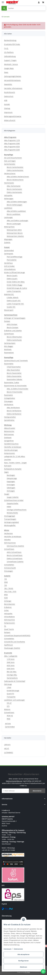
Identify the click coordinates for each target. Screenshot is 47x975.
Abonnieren (37, 791)
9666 (8, 719)
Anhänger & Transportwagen (14, 318)
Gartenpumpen (9, 343)
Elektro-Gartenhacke (14, 340)
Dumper (7, 321)
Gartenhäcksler (9, 164)
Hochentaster (9, 183)
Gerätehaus (8, 263)
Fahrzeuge (8, 684)
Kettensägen (8, 198)
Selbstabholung (10, 56)
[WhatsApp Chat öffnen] (43, 971)
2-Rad (9, 687)
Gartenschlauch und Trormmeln (16, 361)
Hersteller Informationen (13, 88)
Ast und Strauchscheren (13, 158)
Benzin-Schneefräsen (14, 555)
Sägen (6, 472)
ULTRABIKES (8, 752)
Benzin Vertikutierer (14, 411)
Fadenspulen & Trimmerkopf (14, 681)
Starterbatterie (12, 678)
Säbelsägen (11, 488)
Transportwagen (10, 519)
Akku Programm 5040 (12, 143)
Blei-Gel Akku (11, 672)
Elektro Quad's (12, 279)
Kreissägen (11, 485)
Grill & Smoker (9, 266)
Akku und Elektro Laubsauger (17, 220)
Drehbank (7, 438)
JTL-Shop (27, 972)
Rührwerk (7, 466)
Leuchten (7, 459)
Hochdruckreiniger (11, 450)
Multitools (7, 349)
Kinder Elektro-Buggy (14, 285)
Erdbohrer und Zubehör (13, 331)
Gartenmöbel (9, 250)
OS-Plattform (9, 52)
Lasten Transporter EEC (15, 304)
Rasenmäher (8, 364)
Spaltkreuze (8, 645)
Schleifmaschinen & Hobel (13, 500)
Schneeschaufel (10, 568)
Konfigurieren (23, 961)
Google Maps (9, 68)
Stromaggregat (9, 516)
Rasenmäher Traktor (11, 382)
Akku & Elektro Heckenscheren (18, 177)
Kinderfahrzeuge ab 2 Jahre (17, 288)
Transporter (11, 697)
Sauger (6, 494)
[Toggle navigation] (3, 1)
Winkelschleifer (12, 513)
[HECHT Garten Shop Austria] (12, 2)
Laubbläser (8, 208)
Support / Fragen (10, 60)
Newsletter (8, 84)
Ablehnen (23, 967)
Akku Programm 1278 (12, 140)
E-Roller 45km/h (12, 297)
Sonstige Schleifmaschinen (16, 510)
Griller (6, 610)
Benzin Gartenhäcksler (15, 167)
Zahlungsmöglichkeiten (12, 76)
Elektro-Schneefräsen (14, 558)
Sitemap (7, 108)
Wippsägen (8, 239)
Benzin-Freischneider (14, 392)
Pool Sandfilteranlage (14, 257)
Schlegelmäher (9, 398)
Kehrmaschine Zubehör (15, 546)
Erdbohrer (8, 607)
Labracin (7, 744)
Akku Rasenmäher (13, 370)
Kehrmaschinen (10, 543)
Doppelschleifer (12, 503)
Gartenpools (8, 254)
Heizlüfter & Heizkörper (12, 447)
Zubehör (7, 242)
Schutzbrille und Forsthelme (14, 642)
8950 (6, 595)
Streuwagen (8, 401)
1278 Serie (10, 659)
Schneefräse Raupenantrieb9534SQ (17, 635)
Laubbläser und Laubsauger (14, 700)
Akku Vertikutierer (13, 408)
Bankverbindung (10, 40)
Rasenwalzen (9, 352)
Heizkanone (8, 533)
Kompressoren (9, 453)
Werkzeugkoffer (10, 525)
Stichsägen (11, 491)
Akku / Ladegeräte (10, 656)
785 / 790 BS (8, 588)
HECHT (6, 748)
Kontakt (7, 104)
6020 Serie (10, 665)
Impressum (7, 949)
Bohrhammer (9, 434)
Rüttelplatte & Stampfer (13, 469)
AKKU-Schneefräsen (14, 552)
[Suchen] (4, 8)
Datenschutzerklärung (14, 781)
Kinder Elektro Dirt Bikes (16, 282)
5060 (6, 582)
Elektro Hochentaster (14, 192)
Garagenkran (9, 441)
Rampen (7, 632)
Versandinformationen (12, 80)
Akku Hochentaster (14, 186)
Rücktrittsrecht (9, 92)
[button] (39, 2)
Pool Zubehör (12, 260)
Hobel (9, 507)
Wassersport (8, 310)
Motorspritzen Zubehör (15, 236)
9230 (6, 598)
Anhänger (7, 601)
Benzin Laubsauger (14, 224)
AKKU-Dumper (12, 324)
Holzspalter (8, 195)
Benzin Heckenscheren (15, 180)
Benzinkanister (9, 604)
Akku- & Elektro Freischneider (17, 389)
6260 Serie (10, 669)
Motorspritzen (9, 227)
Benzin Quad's (12, 275)
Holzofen (7, 540)
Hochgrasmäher (10, 417)
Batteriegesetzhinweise (12, 116)
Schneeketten (9, 565)
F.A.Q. (6, 48)
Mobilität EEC (9, 294)
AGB (5, 100)
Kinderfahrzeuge (13, 690)
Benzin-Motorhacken (14, 337)
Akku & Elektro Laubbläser (16, 211)
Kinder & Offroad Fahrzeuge (14, 272)
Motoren (7, 709)
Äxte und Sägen (10, 161)
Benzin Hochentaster (14, 189)
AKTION (8, 724)
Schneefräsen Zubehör (15, 562)
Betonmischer (9, 431)
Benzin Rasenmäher (14, 373)
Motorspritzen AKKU (14, 230)
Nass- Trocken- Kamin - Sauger (15, 463)
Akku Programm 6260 (12, 150)
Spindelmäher (9, 420)
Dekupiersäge (12, 478)
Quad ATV (10, 694)
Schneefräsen (9, 549)
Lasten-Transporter (14, 291)
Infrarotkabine (9, 617)
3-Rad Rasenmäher (14, 367)
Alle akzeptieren (23, 954)
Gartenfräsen (9, 334)
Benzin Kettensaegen (14, 205)
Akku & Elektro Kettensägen (17, 202)
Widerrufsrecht (9, 120)
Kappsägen (11, 481)
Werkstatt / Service (11, 64)
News (6, 72)
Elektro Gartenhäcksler (15, 170)
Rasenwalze (8, 395)
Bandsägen (11, 475)
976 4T (9, 703)
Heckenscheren (9, 173)
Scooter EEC (11, 307)
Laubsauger (8, 217)
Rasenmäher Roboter (14, 379)
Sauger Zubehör (13, 497)
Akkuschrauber (9, 428)
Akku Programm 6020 (12, 147)
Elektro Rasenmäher (14, 376)
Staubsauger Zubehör (12, 648)
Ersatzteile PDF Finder (12, 44)
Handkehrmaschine (11, 444)
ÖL (5, 626)
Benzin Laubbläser (13, 214)
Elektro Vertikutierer (14, 414)
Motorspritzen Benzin (15, 233)
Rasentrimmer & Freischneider (15, 386)
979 (8, 706)
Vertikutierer (8, 404)
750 (5, 585)
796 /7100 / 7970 (10, 592)
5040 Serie (10, 662)
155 (5, 579)
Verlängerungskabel (11, 522)
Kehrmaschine (9, 620)
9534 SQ (10, 716)
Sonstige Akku (12, 675)
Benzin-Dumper (12, 327)
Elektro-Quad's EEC (14, 301)
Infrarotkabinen (10, 269)
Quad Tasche (9, 629)
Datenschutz (18, 949)
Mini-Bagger (8, 346)
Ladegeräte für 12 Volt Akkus (14, 456)
